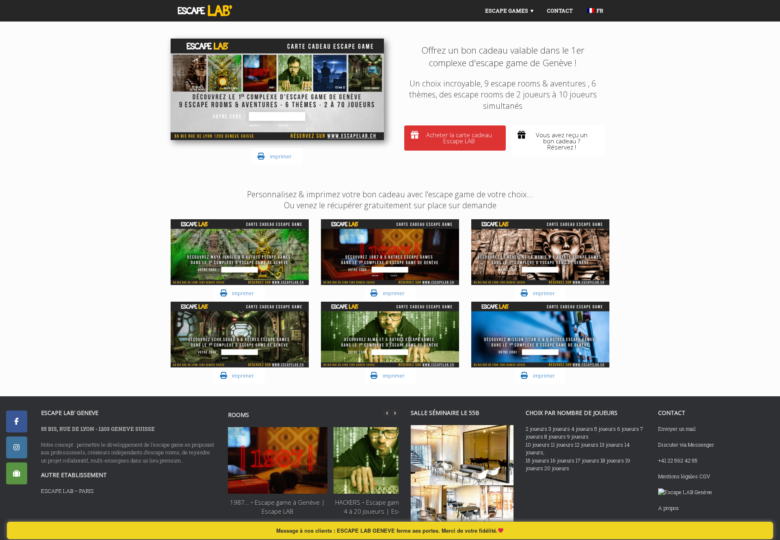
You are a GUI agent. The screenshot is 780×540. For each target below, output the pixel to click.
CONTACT (560, 10)
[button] (395, 413)
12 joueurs (586, 444)
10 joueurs (538, 444)
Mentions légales (678, 476)
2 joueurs (536, 428)
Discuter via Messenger (686, 444)
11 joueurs (562, 444)
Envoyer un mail (677, 428)
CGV (704, 476)
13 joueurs (611, 444)
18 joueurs (612, 460)
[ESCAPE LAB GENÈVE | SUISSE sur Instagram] (16, 447)
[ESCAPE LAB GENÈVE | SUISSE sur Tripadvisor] (16, 473)
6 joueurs (628, 428)
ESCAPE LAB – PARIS (67, 491)
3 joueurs (559, 428)
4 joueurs (582, 428)
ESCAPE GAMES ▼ (510, 10)
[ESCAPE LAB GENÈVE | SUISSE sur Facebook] (16, 421)
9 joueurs (578, 436)
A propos (668, 508)
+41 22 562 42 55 (678, 460)
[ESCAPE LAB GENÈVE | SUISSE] (205, 10)
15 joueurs (537, 460)
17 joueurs (587, 460)
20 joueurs (556, 468)
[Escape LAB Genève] (685, 492)
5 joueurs (605, 428)
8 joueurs (555, 436)
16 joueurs (562, 460)
